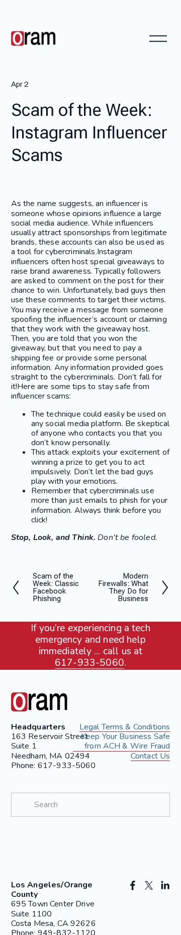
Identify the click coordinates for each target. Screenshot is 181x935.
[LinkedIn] (165, 885)
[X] (149, 885)
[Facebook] (133, 885)
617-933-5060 (89, 663)
